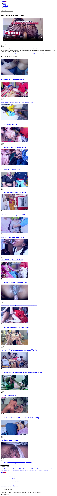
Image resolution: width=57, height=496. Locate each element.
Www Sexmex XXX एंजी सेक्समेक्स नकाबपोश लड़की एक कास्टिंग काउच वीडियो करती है (22, 372)
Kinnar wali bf (28, 470)
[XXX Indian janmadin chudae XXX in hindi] (14, 187)
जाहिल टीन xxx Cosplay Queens (9, 440)
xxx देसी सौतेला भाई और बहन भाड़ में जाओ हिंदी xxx (13, 79)
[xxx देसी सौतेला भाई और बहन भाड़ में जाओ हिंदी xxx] (14, 74)
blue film (8, 476)
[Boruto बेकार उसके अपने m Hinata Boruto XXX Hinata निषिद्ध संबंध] (14, 344)
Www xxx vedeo (45, 468)
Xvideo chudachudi (27, 468)
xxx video (3, 476)
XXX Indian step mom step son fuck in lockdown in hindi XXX (19, 305)
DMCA (16, 486)
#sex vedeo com (18, 53)
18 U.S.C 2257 (4, 486)
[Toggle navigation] (6, 1)
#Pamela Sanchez (4, 53)
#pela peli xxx (12, 53)
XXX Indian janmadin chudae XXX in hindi (13, 192)
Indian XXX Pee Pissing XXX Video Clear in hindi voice (17, 102)
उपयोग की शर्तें (11, 486)
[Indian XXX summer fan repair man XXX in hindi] (14, 209)
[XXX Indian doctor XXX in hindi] (14, 164)
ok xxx (13, 478)
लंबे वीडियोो (5, 6)
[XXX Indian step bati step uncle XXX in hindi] (14, 277)
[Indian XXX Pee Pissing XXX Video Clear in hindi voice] (14, 96)
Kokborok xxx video (12, 470)
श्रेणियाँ (4, 4)
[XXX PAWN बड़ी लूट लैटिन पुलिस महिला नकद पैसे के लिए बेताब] (14, 457)
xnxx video (12, 476)
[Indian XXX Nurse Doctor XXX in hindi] (14, 232)
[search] (1, 12)
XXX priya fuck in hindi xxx (9, 124)
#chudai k (36, 53)
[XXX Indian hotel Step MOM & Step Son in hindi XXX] (14, 322)
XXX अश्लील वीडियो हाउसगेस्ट (8, 395)
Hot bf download (35, 470)
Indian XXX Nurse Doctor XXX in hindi (12, 237)
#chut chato (25, 53)
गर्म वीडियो (5, 7)
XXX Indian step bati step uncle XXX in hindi (14, 282)
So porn (2, 468)
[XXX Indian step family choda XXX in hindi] (14, 142)
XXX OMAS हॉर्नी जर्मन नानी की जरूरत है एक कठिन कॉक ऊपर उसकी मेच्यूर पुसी (20, 417)
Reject (6, 494)
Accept (2, 494)
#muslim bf (31, 53)
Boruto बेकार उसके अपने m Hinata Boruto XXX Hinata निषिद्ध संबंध (19, 350)
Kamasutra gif (16, 468)
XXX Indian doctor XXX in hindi (10, 169)
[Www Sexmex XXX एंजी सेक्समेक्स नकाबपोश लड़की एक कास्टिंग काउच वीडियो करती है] (14, 367)
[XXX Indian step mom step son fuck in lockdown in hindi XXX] (14, 299)
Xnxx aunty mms (21, 470)
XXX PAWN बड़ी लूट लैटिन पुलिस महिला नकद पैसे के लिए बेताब (16, 463)
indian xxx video (15, 481)
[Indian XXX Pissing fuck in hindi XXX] (14, 254)
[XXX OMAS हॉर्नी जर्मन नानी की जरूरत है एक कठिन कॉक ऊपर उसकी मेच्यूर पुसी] (14, 412)
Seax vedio (34, 468)
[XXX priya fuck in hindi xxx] (14, 119)
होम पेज (4, 3)
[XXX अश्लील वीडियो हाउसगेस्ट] (14, 390)
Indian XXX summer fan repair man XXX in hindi (15, 215)
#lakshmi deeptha (43, 53)
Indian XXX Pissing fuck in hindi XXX (12, 260)
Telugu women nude (43, 470)
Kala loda (39, 468)
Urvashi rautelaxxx (8, 468)
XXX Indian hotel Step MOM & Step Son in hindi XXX (16, 327)
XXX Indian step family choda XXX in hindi (13, 147)
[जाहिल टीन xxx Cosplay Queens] (14, 435)
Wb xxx (21, 468)
